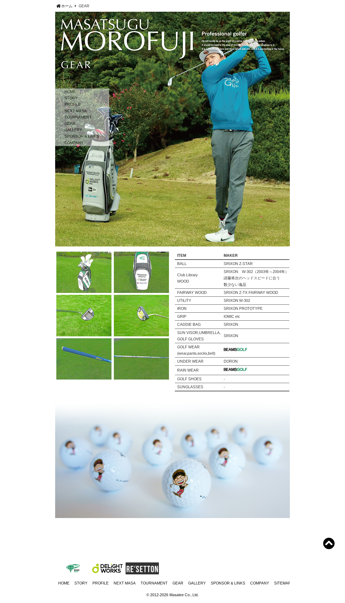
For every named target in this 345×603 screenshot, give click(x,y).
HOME (70, 92)
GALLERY (73, 130)
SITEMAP (282, 583)
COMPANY (74, 143)
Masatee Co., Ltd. (184, 595)
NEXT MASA (76, 111)
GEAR (70, 124)
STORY (71, 98)
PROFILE (73, 104)
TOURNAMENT (78, 117)
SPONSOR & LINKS (82, 136)
